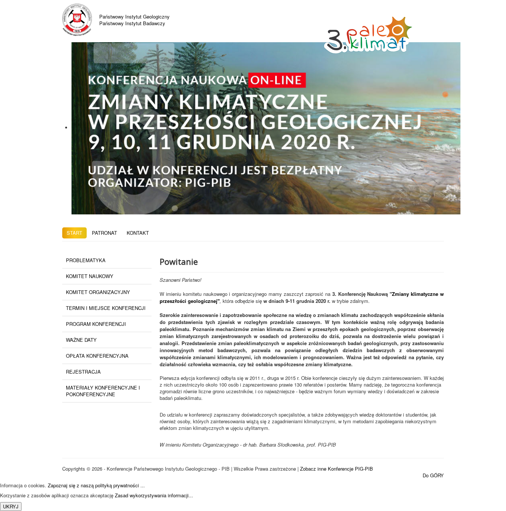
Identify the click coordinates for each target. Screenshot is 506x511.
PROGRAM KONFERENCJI (96, 323)
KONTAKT (138, 232)
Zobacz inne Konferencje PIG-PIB (336, 468)
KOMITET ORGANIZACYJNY (98, 291)
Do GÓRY (433, 475)
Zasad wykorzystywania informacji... (154, 495)
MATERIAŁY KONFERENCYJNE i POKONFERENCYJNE (103, 391)
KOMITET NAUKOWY (89, 276)
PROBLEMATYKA (86, 260)
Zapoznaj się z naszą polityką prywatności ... (96, 485)
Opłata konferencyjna (97, 355)
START (74, 232)
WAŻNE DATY (81, 339)
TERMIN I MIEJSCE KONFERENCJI (106, 307)
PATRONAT (104, 232)
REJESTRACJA (83, 371)
